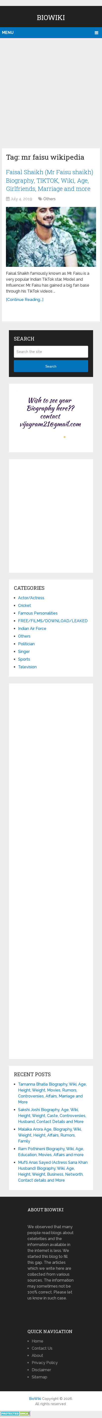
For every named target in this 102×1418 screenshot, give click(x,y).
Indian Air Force (32, 628)
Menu (8, 32)
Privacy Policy (45, 1362)
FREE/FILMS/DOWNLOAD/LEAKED (53, 621)
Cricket (24, 605)
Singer (24, 651)
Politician (26, 644)
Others (49, 199)
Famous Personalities (38, 613)
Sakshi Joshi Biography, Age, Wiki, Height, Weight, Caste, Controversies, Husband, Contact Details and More (52, 1115)
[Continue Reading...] (24, 299)
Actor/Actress (31, 598)
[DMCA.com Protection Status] (15, 1415)
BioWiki (51, 17)
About (37, 1355)
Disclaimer (41, 1370)
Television (27, 667)
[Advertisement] (51, 92)
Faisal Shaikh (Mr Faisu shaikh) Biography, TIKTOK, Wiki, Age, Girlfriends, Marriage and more (49, 180)
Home (37, 1341)
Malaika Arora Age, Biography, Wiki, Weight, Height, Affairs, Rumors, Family (50, 1135)
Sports (24, 659)
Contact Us (42, 1348)
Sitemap (39, 1377)
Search (50, 366)
